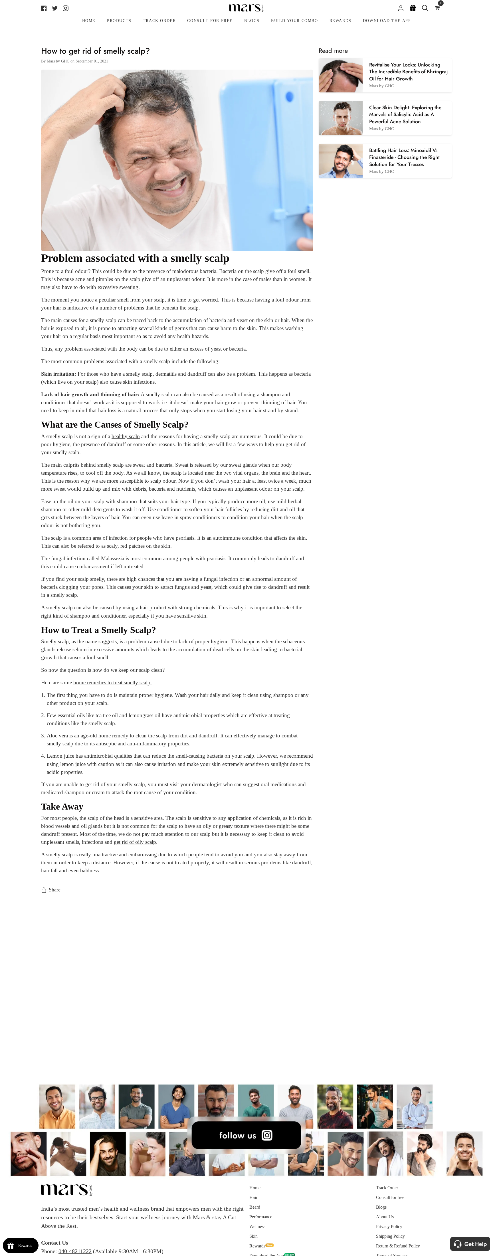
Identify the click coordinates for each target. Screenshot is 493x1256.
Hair (253, 1197)
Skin (253, 1236)
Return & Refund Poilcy (398, 1245)
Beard (254, 1207)
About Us (385, 1216)
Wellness (257, 1226)
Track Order (387, 1187)
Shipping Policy (390, 1236)
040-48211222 (75, 1251)
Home (254, 1187)
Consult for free (390, 1197)
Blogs (381, 1207)
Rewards (257, 1245)
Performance (260, 1216)
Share (54, 890)
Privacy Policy (389, 1226)
